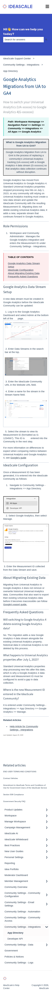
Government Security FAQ (14, 801)
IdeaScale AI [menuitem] (11, 833)
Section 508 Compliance (13, 794)
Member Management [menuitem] (16, 881)
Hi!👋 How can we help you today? (23, 31)
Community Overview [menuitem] (16, 887)
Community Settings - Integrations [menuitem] (23, 927)
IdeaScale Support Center (17, 58)
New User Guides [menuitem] (14, 851)
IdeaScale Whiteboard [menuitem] (16, 839)
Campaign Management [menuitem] (17, 827)
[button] (47, 809)
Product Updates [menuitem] (13, 809)
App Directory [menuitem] (15, 932)
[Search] (46, 39)
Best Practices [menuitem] (12, 845)
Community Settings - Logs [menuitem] (19, 962)
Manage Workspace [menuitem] (15, 821)
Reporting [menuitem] (10, 863)
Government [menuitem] (11, 950)
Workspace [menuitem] (11, 815)
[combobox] (23, 39)
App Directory (10, 71)
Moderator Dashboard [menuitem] (16, 875)
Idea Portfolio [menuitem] (12, 869)
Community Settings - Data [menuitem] (19, 944)
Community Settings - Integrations (21, 64)
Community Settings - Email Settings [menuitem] (19, 904)
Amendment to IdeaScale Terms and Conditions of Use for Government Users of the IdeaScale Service (25, 786)
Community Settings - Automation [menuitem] (22, 911)
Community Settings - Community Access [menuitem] (22, 919)
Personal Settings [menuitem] (14, 857)
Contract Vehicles (10, 778)
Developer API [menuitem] (15, 938)
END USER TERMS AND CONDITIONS (19, 772)
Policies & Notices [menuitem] (14, 956)
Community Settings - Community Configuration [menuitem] (22, 895)
